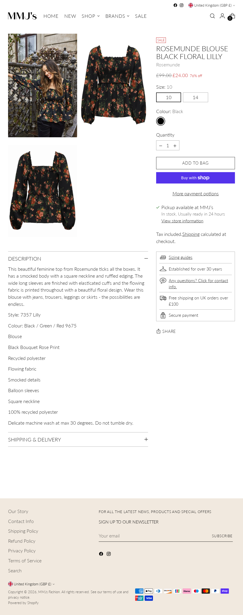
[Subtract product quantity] (160, 145)
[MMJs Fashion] (22, 15)
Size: (164, 87)
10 (169, 97)
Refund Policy (21, 541)
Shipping (191, 234)
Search (15, 570)
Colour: (169, 111)
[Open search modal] (212, 16)
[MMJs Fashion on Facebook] (175, 5)
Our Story (18, 511)
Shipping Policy (23, 531)
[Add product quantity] (175, 145)
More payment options (196, 193)
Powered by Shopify (23, 603)
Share (169, 331)
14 (195, 97)
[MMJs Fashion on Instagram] (181, 5)
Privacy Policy (22, 550)
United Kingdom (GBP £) (213, 5)
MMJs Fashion (49, 592)
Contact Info (21, 521)
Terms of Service (25, 560)
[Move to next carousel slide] (231, 482)
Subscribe (222, 536)
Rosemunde (168, 64)
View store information (182, 220)
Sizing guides (180, 257)
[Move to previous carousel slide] (220, 482)
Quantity (165, 135)
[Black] (160, 121)
